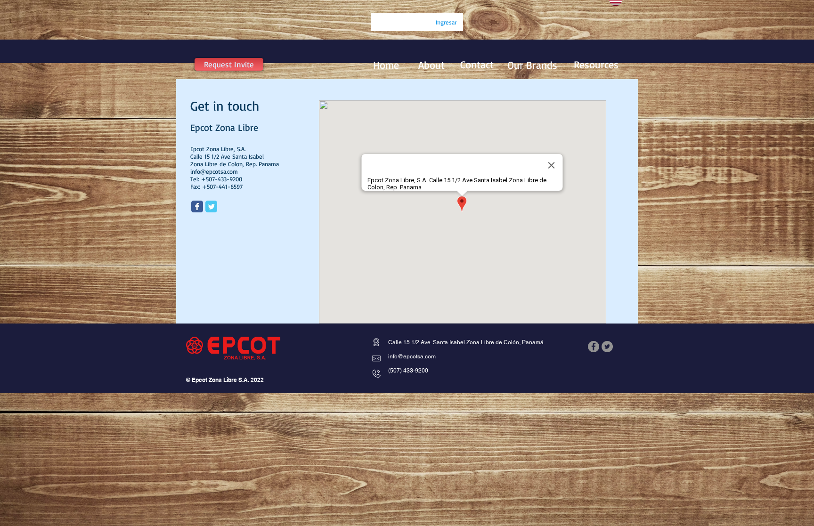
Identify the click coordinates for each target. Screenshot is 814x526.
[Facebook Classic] (197, 206)
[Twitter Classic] (211, 206)
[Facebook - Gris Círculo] (593, 346)
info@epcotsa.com (214, 171)
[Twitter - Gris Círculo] (607, 346)
